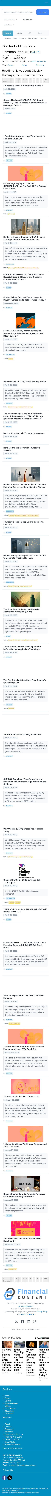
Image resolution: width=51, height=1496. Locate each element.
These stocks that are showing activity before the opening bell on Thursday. (22, 647)
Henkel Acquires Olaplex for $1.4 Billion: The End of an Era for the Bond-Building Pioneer (24, 485)
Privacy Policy (41, 1311)
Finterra (8, 636)
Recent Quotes (9, 19)
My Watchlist (27, 19)
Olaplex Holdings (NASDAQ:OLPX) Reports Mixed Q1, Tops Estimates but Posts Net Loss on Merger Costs (25, 102)
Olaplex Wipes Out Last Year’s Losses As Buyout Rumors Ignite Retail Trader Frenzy (24, 298)
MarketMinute (10, 264)
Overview (8, 38)
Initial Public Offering (20, 267)
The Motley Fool (10, 354)
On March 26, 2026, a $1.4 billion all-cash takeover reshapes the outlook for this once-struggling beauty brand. (25, 347)
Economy (11, 214)
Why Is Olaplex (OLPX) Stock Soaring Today (24, 381)
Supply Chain (12, 1269)
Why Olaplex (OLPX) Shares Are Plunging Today (23, 830)
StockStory (9, 160)
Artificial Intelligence (14, 407)
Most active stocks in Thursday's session (24, 433)
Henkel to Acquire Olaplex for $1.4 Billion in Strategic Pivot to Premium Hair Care (24, 238)
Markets (8, 33)
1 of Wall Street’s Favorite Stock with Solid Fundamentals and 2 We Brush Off (23, 1047)
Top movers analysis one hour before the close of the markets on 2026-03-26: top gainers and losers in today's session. (23, 416)
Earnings (11, 708)
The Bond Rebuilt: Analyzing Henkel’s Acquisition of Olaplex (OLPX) (21, 610)
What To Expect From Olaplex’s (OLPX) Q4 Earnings (23, 996)
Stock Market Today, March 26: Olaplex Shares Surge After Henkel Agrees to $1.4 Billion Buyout (23, 333)
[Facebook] (22, 1322)
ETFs (30, 33)
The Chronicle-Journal (18, 1488)
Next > (45, 80)
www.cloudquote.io (25, 1306)
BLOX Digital (35, 1492)
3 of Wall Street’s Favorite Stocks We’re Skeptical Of (22, 1239)
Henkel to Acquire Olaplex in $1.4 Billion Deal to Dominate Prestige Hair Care (24, 556)
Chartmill (8, 93)
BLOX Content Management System (19, 1492)
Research (40, 65)
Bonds (11, 586)
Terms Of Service (27, 1314)
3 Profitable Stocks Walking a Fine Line (22, 734)
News (15, 38)
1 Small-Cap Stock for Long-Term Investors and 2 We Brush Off (24, 137)
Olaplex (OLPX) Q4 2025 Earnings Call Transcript (21, 881)
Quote (10, 65)
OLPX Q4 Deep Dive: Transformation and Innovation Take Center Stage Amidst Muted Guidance (24, 781)
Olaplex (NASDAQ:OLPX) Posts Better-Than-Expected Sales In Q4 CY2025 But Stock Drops (24, 945)
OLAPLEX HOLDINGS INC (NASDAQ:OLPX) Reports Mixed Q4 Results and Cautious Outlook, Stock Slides (23, 277)
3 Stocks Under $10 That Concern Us (21, 1096)
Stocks (19, 33)
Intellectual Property (33, 267)
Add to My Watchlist (38, 61)
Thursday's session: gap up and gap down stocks (23, 523)
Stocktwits (9, 307)
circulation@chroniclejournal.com (22, 1465)
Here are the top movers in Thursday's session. (21, 449)
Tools (39, 33)
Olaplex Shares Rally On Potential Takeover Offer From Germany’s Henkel (24, 1195)
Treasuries (42, 38)
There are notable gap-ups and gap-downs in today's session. (25, 910)
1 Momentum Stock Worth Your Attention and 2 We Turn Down (25, 1145)
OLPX (35, 52)
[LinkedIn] (28, 1322)
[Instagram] (34, 1322)
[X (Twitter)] (16, 1322)
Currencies (22, 38)
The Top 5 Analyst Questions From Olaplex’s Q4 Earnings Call (24, 681)
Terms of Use (5, 1490)
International (32, 38)
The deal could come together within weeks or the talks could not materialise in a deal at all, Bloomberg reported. (25, 1208)
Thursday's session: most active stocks (23, 85)
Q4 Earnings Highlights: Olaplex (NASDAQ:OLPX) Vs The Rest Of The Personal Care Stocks (25, 186)
